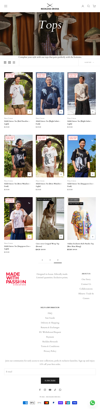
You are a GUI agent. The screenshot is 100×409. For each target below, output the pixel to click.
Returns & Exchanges (50, 327)
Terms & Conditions (50, 346)
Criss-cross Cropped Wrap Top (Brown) (47, 245)
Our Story (86, 279)
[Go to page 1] (42, 260)
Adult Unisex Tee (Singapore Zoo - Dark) (80, 185)
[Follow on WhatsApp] (60, 389)
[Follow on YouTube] (50, 389)
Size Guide (50, 318)
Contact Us (86, 284)
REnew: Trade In (86, 293)
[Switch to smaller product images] (9, 62)
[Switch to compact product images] (14, 62)
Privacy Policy (50, 351)
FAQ (50, 313)
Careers (86, 298)
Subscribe (50, 380)
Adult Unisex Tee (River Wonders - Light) (49, 185)
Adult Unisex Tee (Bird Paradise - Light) (17, 122)
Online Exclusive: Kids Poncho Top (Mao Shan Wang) (80, 245)
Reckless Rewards (50, 341)
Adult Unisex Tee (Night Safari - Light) (79, 122)
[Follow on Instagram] (45, 389)
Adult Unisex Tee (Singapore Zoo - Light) (17, 247)
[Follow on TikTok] (55, 389)
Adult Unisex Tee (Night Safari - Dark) (48, 122)
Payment (50, 337)
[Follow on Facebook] (40, 389)
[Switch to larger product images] (5, 62)
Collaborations (86, 288)
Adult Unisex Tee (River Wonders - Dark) (17, 185)
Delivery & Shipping (50, 322)
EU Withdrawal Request (50, 332)
